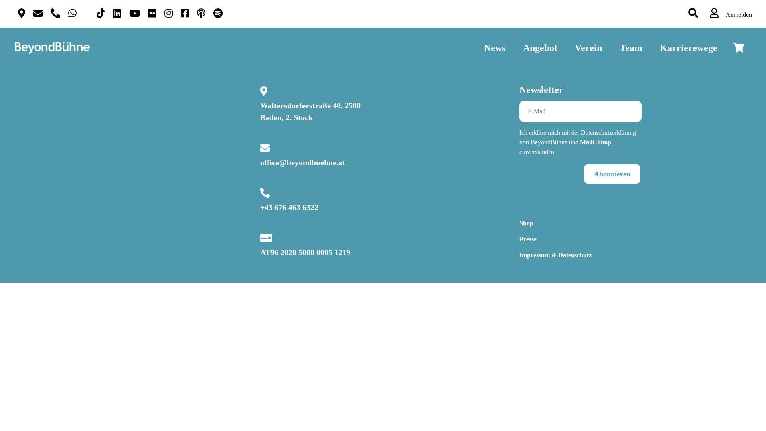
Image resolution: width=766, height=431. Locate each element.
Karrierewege (688, 48)
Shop (526, 223)
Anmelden (738, 14)
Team (631, 48)
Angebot (540, 48)
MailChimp (595, 142)
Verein (588, 48)
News (494, 48)
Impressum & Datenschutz (555, 255)
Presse (528, 239)
